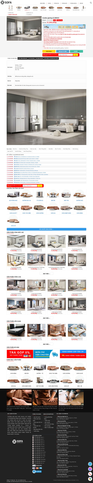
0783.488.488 (37, 442)
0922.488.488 (37, 439)
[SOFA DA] (68, 9)
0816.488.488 (37, 463)
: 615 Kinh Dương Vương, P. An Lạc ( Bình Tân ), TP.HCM (27, 166)
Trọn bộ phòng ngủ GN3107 (16, 249)
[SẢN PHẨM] (11, 9)
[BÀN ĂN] (19, 9)
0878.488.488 (37, 441)
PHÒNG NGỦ (65, 3)
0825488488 (10, 182)
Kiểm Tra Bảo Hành (49, 427)
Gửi (75, 54)
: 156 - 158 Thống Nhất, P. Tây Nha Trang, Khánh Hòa (27, 176)
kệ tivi (67, 48)
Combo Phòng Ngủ (12, 14)
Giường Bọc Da (29, 12)
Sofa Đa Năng (18, 151)
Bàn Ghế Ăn (10, 151)
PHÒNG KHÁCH (73, 3)
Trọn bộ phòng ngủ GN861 (16, 267)
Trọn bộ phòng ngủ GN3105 (36, 249)
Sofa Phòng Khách (27, 151)
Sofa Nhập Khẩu (66, 148)
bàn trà (53, 48)
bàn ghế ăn (57, 48)
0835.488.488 (37, 444)
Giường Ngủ (10, 12)
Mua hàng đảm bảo (37, 429)
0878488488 (10, 156)
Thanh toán (47, 420)
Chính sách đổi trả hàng (37, 423)
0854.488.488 (37, 446)
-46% (55, 20)
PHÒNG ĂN (57, 3)
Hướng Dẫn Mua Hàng (48, 418)
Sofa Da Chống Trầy (23, 148)
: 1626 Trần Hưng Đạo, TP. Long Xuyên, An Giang (26, 180)
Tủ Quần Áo (29, 14)
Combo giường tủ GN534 (77, 267)
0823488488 (10, 178)
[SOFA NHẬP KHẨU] (76, 9)
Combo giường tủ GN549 (16, 293)
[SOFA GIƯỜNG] (51, 9)
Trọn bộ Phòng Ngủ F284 (77, 249)
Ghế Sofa (63, 480)
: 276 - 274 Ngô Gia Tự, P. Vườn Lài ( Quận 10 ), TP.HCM (27, 156)
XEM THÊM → (46, 273)
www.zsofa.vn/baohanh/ (39, 85)
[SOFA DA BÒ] (60, 9)
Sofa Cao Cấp (33, 148)
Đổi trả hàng (47, 425)
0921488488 (10, 172)
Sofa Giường (75, 148)
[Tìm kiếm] (91, 3)
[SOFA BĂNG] (35, 9)
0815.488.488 (37, 450)
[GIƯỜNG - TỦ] (27, 9)
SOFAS (50, 3)
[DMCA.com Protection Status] (37, 466)
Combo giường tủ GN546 (77, 293)
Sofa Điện (51, 148)
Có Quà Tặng (59, 20)
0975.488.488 (37, 437)
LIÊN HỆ (81, 3)
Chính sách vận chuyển (37, 426)
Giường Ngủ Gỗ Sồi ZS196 (36, 338)
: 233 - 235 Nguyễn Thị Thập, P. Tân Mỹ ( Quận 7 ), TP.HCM (27, 160)
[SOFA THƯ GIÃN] (43, 9)
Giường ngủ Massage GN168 (77, 338)
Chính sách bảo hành (37, 419)
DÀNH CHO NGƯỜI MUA (48, 414)
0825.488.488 (37, 461)
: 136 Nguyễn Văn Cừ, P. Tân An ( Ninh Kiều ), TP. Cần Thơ (27, 178)
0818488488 (10, 176)
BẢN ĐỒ (66, 419)
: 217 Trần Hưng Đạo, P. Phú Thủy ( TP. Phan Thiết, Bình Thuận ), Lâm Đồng (31, 174)
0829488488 (10, 174)
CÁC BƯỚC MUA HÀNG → (46, 229)
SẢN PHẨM (43, 3)
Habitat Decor (68, 480)
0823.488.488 (37, 457)
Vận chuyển (47, 422)
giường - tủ (63, 48)
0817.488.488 (37, 459)
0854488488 (10, 162)
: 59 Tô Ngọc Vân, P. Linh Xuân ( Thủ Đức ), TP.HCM (26, 162)
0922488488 (10, 158)
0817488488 (10, 180)
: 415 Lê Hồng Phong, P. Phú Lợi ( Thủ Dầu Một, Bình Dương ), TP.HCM (30, 172)
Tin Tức (77, 480)
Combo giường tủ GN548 (36, 293)
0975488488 (10, 160)
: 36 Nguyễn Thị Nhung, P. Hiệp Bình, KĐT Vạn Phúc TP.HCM (28, 164)
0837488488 (10, 164)
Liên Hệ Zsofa (36, 417)
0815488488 (10, 170)
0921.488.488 (37, 452)
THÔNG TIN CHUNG (36, 414)
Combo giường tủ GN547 (57, 293)
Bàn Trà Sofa (58, 148)
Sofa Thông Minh (42, 148)
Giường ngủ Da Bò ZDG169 (16, 338)
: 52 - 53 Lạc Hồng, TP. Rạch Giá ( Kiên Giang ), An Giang (27, 182)
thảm (50, 48)
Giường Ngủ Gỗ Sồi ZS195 (57, 338)
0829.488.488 (37, 455)
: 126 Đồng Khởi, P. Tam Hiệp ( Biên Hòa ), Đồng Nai (26, 170)
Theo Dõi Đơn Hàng (49, 424)
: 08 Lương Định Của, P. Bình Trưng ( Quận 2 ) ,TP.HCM (26, 158)
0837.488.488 (37, 448)
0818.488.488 (37, 453)
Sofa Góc (15, 148)
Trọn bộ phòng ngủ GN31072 (56, 249)
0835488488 (10, 166)
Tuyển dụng (36, 431)
